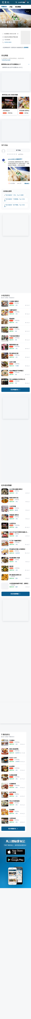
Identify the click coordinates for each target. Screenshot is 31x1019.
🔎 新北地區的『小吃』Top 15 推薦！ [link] (14, 195)
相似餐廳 (18, 7)
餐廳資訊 (4, 6)
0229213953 (7, 42)
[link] (16, 305)
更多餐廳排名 (15, 389)
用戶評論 (4, 145)
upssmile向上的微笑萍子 (15, 159)
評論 (11, 7)
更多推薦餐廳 (15, 594)
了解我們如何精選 (5, 60)
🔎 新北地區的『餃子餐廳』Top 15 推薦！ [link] (14, 205)
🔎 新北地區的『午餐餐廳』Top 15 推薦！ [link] (14, 199)
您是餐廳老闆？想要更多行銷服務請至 (15, 47)
